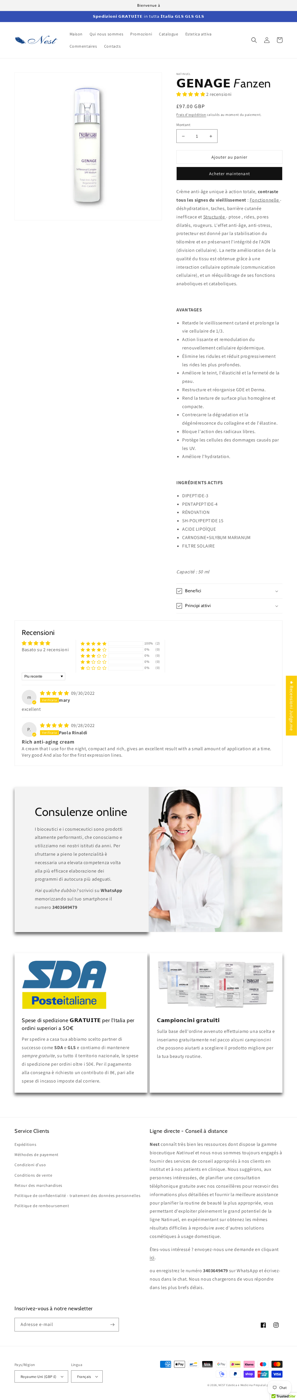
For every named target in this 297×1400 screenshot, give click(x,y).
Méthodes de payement (37, 1154)
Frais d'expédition (191, 114)
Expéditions (26, 1144)
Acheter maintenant (229, 173)
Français (84, 1376)
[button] (254, 40)
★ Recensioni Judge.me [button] (292, 705)
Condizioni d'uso (30, 1164)
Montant (183, 124)
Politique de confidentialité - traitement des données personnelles (78, 1195)
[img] (54, 693)
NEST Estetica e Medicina (235, 1385)
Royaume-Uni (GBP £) (39, 1376)
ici (152, 1257)
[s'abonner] (112, 1324)
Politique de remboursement (42, 1205)
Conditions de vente (33, 1175)
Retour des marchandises (38, 1185)
